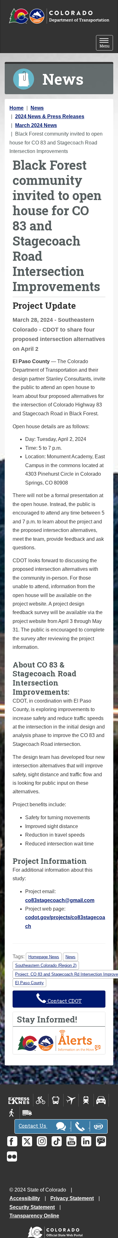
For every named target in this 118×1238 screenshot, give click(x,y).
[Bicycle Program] (40, 1100)
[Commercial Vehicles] (27, 1113)
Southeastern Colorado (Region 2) (45, 965)
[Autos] (101, 1100)
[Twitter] (27, 1141)
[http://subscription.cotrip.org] (59, 1040)
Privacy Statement (72, 1198)
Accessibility (24, 1198)
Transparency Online (34, 1215)
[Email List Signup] (101, 1141)
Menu (106, 43)
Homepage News (43, 956)
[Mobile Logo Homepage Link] (59, 16)
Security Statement (32, 1207)
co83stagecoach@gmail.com (59, 900)
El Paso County (29, 982)
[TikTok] (56, 1141)
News (37, 108)
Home (16, 108)
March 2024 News (36, 125)
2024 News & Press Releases (49, 116)
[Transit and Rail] (56, 1100)
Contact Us (33, 1125)
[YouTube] (71, 1141)
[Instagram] (41, 1141)
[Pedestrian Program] (12, 1113)
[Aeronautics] (71, 1100)
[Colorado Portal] (56, 1231)
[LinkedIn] (86, 1141)
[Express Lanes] (19, 1100)
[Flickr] (12, 1156)
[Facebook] (12, 1141)
